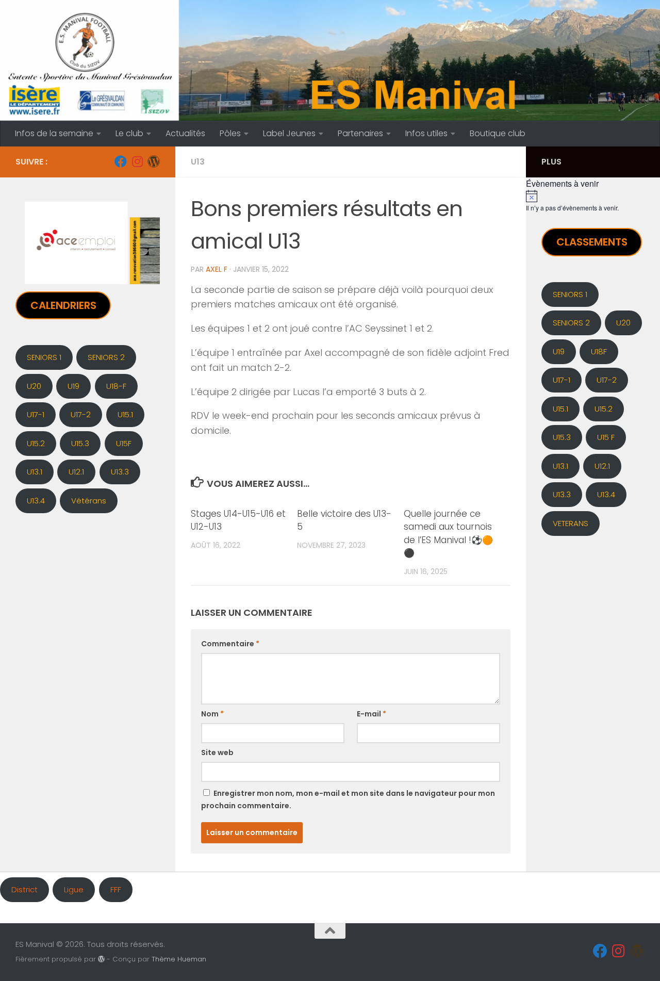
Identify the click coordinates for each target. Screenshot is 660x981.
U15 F (606, 437)
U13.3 (120, 471)
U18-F (116, 386)
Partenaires (360, 133)
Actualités (185, 133)
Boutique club (497, 133)
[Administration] (153, 161)
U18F (599, 351)
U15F (123, 443)
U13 (198, 162)
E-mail (371, 714)
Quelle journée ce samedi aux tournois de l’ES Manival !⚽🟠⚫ (448, 534)
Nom (212, 714)
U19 (73, 386)
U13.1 (34, 471)
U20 (34, 386)
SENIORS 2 (106, 357)
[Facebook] (120, 161)
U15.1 (125, 414)
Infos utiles (426, 133)
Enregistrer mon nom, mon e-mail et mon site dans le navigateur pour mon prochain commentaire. (348, 799)
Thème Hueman (179, 959)
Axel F (216, 269)
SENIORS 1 (44, 357)
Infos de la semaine (54, 133)
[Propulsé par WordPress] (101, 959)
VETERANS (570, 523)
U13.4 (36, 500)
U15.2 (36, 443)
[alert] (593, 201)
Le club (129, 133)
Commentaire (230, 644)
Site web (217, 752)
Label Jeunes (289, 133)
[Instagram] (137, 161)
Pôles (230, 133)
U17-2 (81, 414)
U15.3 (80, 443)
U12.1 (76, 471)
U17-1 (35, 414)
